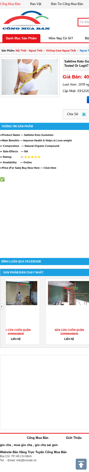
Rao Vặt (35, 4)
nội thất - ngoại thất (29, 50)
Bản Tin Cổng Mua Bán (67, 4)
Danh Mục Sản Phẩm (21, 38)
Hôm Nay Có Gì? (61, 38)
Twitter (84, 114)
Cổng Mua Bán (10, 4)
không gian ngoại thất (61, 50)
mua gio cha (23, 445)
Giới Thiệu (74, 438)
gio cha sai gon (46, 445)
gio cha (5, 445)
